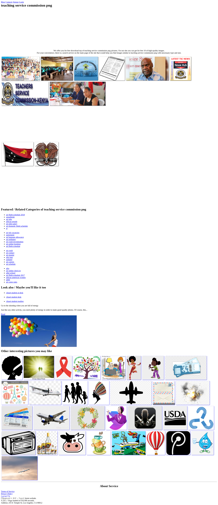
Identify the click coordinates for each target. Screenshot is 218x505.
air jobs (9, 219)
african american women (16, 277)
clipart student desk (13, 297)
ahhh (8, 280)
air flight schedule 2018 (15, 215)
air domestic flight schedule (17, 226)
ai (6, 228)
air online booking (13, 244)
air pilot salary (11, 224)
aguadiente (10, 217)
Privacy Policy (7, 494)
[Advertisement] (109, 28)
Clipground (12, 497)
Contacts (8, 2)
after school (10, 273)
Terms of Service (8, 491)
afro (7, 268)
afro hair (9, 257)
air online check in (13, 271)
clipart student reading (15, 301)
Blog (3, 2)
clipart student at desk (14, 293)
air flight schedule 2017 (15, 275)
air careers (10, 262)
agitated (9, 260)
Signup (16, 2)
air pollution (11, 239)
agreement (10, 235)
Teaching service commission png (14, 77)
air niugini (10, 255)
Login (21, 2)
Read (3, 314)
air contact (10, 253)
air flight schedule (13, 246)
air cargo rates (11, 282)
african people (11, 221)
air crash (9, 250)
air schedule (11, 264)
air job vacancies (12, 233)
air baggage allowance (15, 237)
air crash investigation (14, 242)
